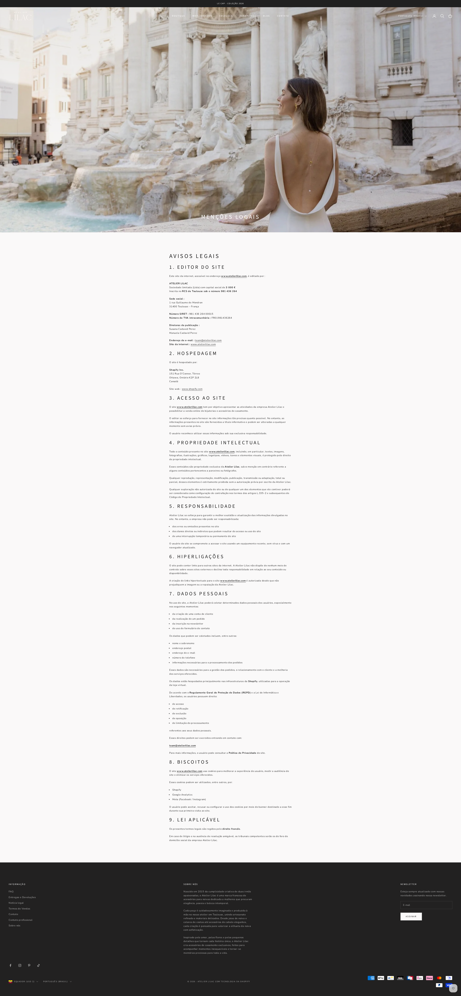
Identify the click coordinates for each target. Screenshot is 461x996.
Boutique (178, 15)
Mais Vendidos (202, 15)
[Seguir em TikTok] (38, 965)
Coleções (225, 15)
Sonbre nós (248, 15)
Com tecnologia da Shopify (232, 981)
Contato (283, 15)
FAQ (11, 891)
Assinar (411, 916)
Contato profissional (21, 920)
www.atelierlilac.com (203, 344)
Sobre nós (14, 925)
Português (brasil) (410, 16)
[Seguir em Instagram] (20, 965)
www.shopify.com (192, 389)
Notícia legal (16, 903)
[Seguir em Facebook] (10, 965)
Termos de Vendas (19, 908)
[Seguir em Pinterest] (29, 965)
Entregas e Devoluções (22, 897)
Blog (266, 15)
